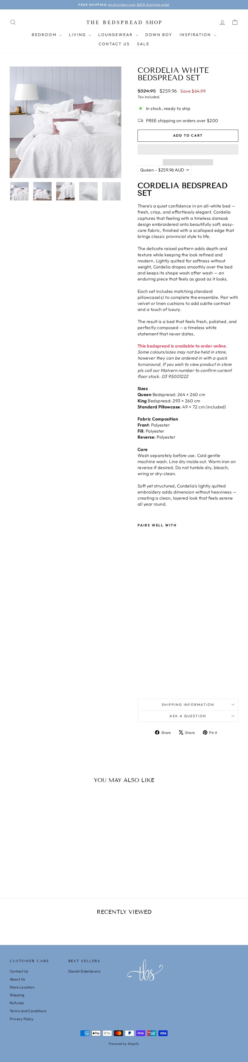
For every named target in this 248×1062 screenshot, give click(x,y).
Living (78, 34)
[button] (188, 149)
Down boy (159, 34)
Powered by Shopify (124, 1044)
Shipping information (188, 704)
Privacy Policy (21, 1019)
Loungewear (116, 34)
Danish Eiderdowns (84, 971)
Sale (143, 43)
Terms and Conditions (28, 1011)
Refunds (17, 1003)
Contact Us (114, 43)
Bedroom (45, 34)
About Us (17, 979)
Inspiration (196, 34)
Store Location (22, 987)
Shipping (17, 995)
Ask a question (188, 716)
